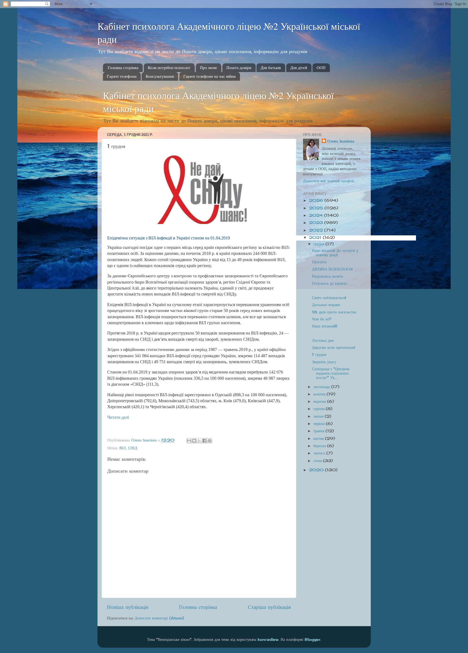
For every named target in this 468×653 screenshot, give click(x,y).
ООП (321, 68)
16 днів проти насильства (334, 312)
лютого (319, 453)
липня (319, 416)
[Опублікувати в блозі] (194, 440)
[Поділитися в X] (199, 440)
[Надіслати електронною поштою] (189, 440)
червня (319, 423)
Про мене (208, 68)
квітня (319, 438)
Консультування (160, 76)
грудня (319, 244)
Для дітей (298, 68)
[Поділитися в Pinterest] (209, 440)
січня (318, 461)
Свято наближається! (329, 297)
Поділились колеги (327, 276)
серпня (319, 409)
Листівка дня (323, 340)
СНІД (132, 448)
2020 (317, 470)
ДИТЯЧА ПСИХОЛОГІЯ (332, 269)
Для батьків (271, 68)
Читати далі (118, 417)
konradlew (268, 639)
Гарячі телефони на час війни (209, 76)
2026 (316, 200)
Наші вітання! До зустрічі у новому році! (335, 252)
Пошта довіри (238, 68)
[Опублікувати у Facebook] (204, 440)
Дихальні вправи (326, 305)
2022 (316, 230)
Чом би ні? (322, 319)
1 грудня (319, 354)
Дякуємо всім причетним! (333, 347)
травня (319, 431)
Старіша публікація (269, 607)
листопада (322, 387)
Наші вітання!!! (324, 326)
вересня (320, 401)
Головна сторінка (123, 68)
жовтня (320, 394)
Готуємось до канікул (329, 283)
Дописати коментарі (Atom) (159, 618)
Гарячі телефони (121, 76)
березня (320, 446)
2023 (316, 222)
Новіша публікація (127, 607)
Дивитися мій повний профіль (328, 181)
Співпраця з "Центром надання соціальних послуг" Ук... (330, 373)
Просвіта (319, 262)
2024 (316, 215)
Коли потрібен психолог (169, 68)
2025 (316, 208)
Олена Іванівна (340, 141)
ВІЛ (122, 448)
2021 (316, 237)
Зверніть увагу (324, 362)
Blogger (312, 639)
